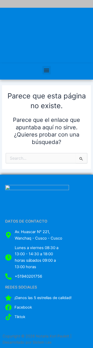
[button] (46, 70)
